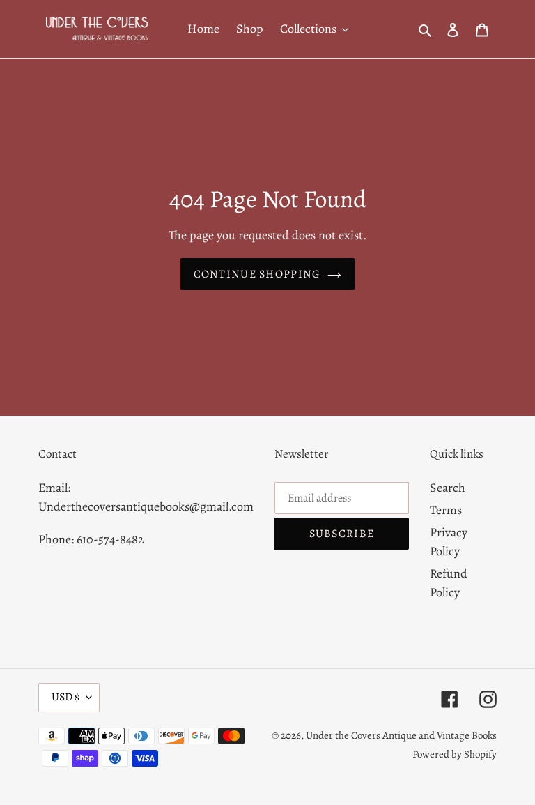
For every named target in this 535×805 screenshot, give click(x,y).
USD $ (65, 697)
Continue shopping (257, 274)
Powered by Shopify (454, 754)
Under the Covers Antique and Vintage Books (401, 735)
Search (447, 487)
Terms (446, 510)
